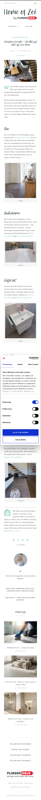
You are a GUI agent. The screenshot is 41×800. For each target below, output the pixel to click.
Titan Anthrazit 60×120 (25, 236)
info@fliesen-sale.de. (13, 531)
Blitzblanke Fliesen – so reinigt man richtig (20, 648)
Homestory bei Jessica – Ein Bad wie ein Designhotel (20, 720)
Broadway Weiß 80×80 (24, 297)
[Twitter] (13, 540)
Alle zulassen (20, 432)
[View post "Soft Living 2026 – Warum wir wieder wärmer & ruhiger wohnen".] (20, 666)
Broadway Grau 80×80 (22, 137)
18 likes (21, 545)
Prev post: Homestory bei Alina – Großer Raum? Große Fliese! (20, 590)
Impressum (28, 783)
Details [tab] (20, 364)
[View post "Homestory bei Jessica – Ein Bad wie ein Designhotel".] (20, 703)
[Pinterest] (27, 540)
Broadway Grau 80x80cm (13, 457)
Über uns (12, 783)
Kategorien (12, 26)
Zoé (12, 51)
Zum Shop (28, 26)
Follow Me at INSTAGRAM (20, 744)
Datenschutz (16, 787)
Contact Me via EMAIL (20, 749)
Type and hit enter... (10, 3)
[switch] (35, 409)
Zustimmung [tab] (7, 364)
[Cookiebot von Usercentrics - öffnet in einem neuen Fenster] (29, 358)
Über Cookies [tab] (33, 364)
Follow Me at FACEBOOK (20, 755)
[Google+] (23, 540)
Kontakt (20, 783)
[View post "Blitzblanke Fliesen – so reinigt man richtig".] (20, 632)
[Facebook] (18, 540)
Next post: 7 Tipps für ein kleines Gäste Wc (20, 599)
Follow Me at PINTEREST (20, 760)
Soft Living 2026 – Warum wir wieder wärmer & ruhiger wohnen (20, 683)
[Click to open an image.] (20, 71)
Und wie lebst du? (21, 37)
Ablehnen (20, 440)
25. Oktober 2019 (24, 51)
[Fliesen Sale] (20, 14)
